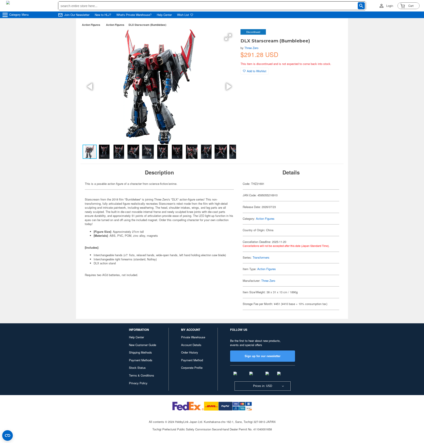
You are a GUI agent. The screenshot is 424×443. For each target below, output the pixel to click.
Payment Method (192, 360)
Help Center (164, 15)
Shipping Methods (140, 352)
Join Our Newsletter (76, 15)
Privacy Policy (138, 383)
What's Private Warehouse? (133, 15)
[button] (228, 37)
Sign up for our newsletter (262, 356)
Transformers (261, 257)
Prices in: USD (262, 386)
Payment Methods (140, 360)
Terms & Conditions (141, 375)
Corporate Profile (192, 367)
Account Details (191, 345)
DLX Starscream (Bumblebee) (147, 25)
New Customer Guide (142, 345)
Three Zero (251, 48)
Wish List (183, 15)
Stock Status (137, 367)
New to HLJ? (103, 15)
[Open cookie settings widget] (7, 435)
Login (389, 6)
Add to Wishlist (256, 71)
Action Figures (91, 25)
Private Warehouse (193, 337)
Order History (189, 352)
